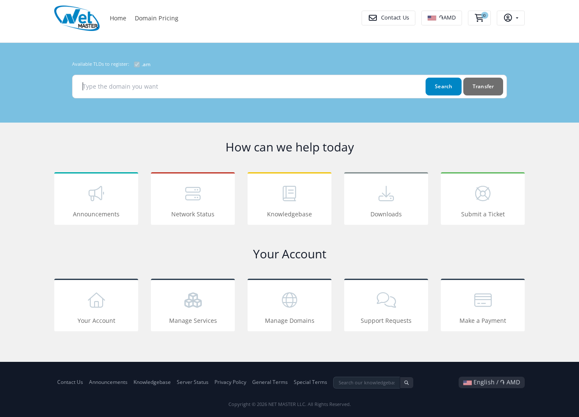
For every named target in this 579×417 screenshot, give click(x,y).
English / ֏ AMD (496, 382)
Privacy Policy (230, 382)
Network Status (192, 214)
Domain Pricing (157, 18)
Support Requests (386, 320)
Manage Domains (290, 320)
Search (443, 86)
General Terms (270, 382)
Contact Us (70, 382)
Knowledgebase (289, 214)
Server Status (193, 382)
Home (118, 18)
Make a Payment (482, 320)
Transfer (483, 86)
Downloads (386, 214)
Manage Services (193, 320)
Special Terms (310, 382)
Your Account (96, 320)
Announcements (96, 214)
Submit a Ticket (483, 214)
